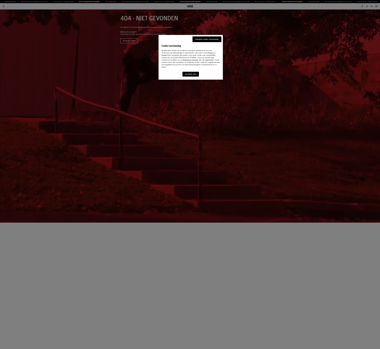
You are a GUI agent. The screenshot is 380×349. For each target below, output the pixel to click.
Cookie (164, 55)
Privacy (210, 53)
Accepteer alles (190, 74)
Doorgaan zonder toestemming (206, 39)
